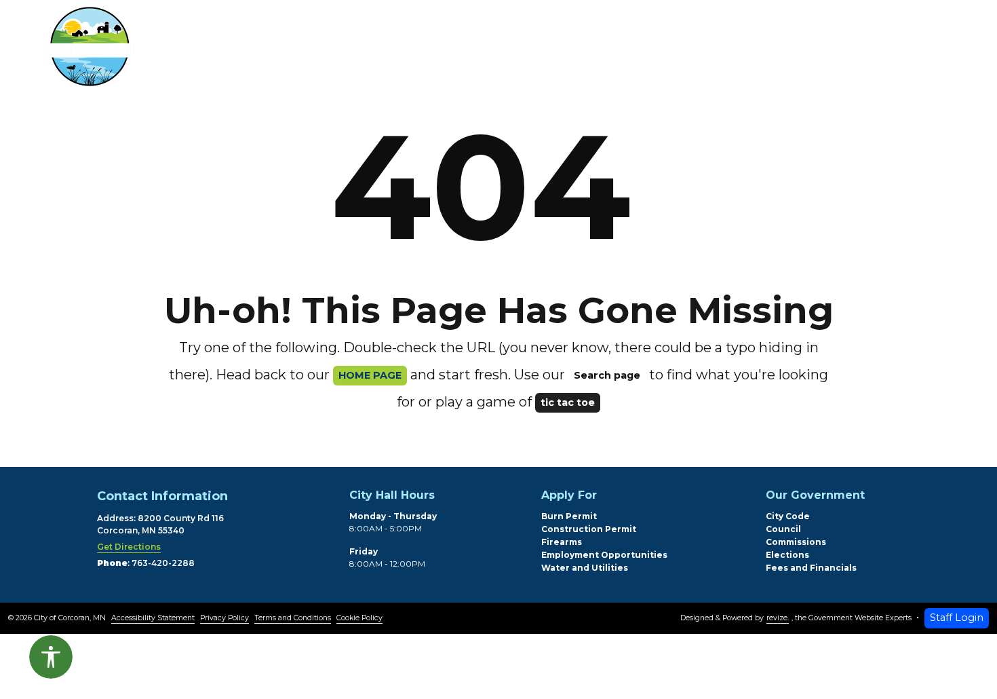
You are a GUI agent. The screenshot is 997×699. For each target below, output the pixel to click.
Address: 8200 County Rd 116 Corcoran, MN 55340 (160, 524)
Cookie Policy (359, 617)
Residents (291, 49)
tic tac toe (568, 402)
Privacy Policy (224, 617)
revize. (777, 617)
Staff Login (956, 617)
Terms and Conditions (292, 617)
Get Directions (129, 547)
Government (547, 49)
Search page (607, 375)
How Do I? (668, 49)
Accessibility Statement (153, 617)
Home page (370, 375)
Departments (414, 49)
